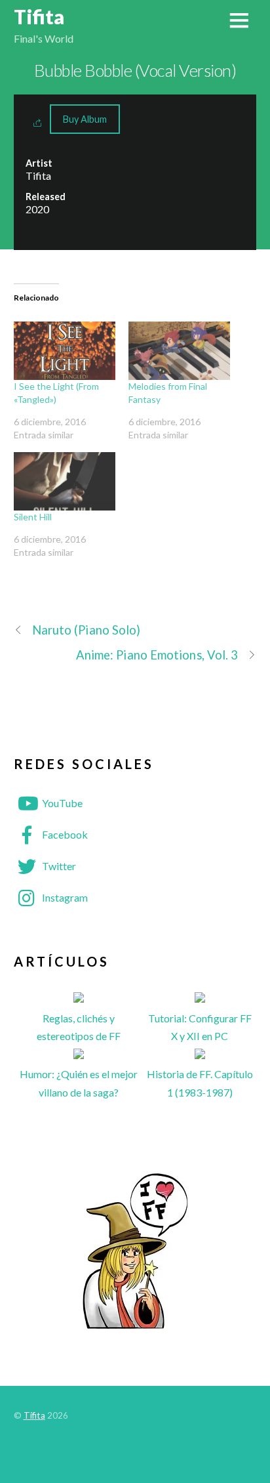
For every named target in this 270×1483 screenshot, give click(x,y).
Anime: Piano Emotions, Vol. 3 (157, 655)
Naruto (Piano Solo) (86, 630)
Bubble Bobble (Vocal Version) (135, 70)
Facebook (64, 834)
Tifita (34, 1415)
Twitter (58, 866)
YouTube (61, 803)
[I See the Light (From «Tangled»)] (64, 351)
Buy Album (85, 119)
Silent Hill (33, 516)
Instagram (64, 897)
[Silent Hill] (64, 481)
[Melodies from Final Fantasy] (179, 351)
